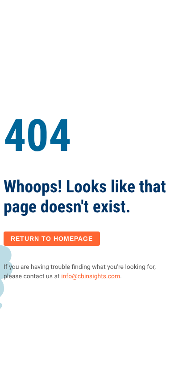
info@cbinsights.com (90, 276)
